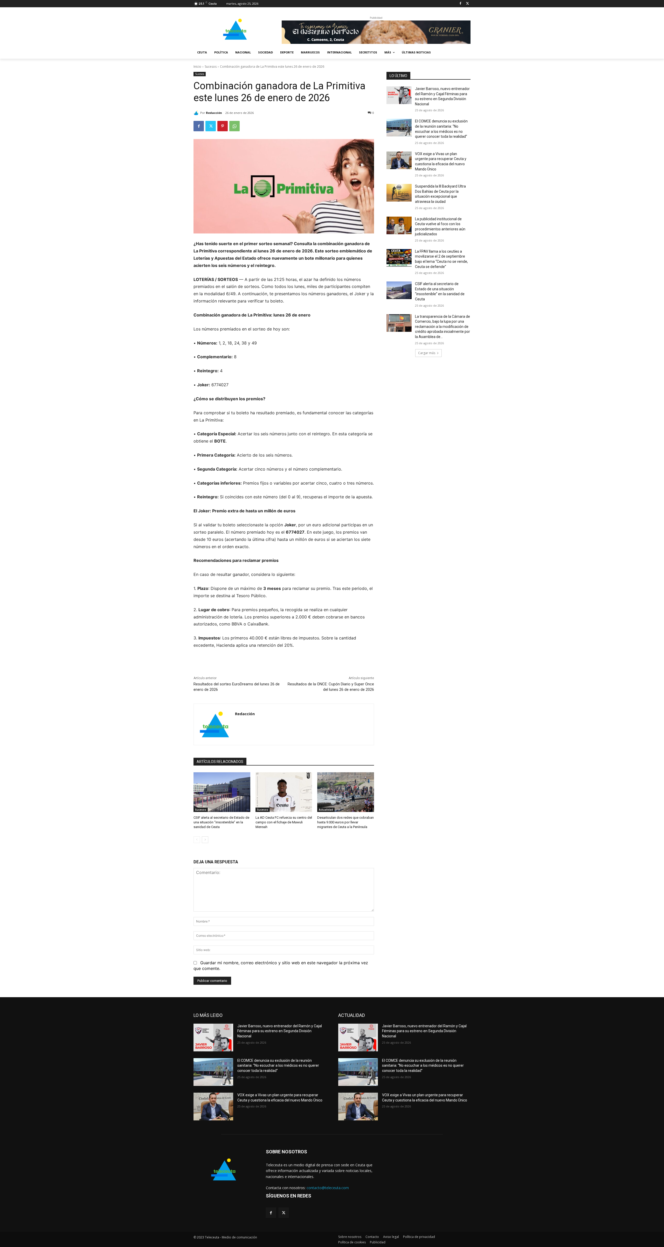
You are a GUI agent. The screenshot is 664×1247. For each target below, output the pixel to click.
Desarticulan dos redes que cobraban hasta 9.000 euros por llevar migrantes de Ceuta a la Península (345, 822)
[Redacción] (196, 112)
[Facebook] (460, 4)
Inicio (197, 66)
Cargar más (426, 353)
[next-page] (205, 839)
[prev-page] (196, 839)
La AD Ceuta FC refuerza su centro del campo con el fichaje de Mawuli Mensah (283, 822)
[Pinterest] (222, 126)
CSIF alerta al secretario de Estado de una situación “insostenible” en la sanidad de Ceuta (221, 822)
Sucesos (211, 66)
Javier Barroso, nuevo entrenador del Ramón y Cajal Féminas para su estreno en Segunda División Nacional (279, 1031)
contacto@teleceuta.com (328, 1187)
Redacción (214, 113)
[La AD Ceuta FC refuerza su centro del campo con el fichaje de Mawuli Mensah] (283, 792)
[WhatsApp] (234, 126)
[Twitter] (468, 4)
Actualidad (326, 809)
